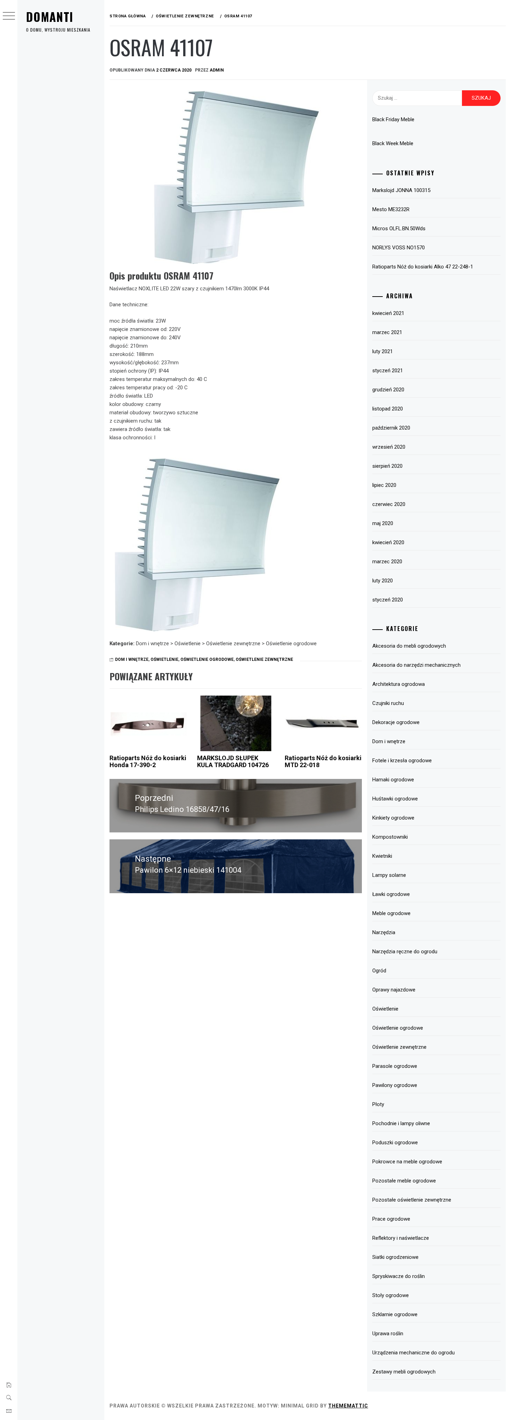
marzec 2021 (387, 332)
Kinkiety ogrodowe (393, 818)
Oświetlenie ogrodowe (207, 659)
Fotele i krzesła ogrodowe (402, 760)
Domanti (50, 16)
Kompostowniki (390, 837)
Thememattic (348, 1406)
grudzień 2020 (388, 390)
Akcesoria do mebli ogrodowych (409, 646)
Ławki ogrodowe (391, 894)
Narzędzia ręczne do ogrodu (404, 951)
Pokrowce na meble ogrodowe (407, 1162)
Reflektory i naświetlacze (400, 1238)
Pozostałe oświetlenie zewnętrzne (411, 1200)
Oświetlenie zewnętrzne (264, 659)
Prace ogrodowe (391, 1219)
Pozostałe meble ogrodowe (404, 1181)
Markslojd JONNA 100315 (401, 190)
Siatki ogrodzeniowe (395, 1257)
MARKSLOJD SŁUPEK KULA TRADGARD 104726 (233, 761)
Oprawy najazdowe (393, 990)
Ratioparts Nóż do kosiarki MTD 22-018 (323, 761)
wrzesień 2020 (388, 447)
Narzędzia (383, 932)
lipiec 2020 (384, 485)
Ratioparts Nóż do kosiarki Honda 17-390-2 (148, 761)
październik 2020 (391, 428)
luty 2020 (382, 581)
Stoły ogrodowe (390, 1295)
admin (217, 70)
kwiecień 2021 (388, 313)
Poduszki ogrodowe (395, 1142)
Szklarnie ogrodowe (394, 1314)
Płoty (378, 1104)
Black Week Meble (392, 143)
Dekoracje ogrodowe (396, 722)
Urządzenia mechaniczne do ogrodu (413, 1353)
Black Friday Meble (393, 119)
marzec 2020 (387, 561)
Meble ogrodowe (391, 913)
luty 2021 (382, 351)
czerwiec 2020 (388, 504)
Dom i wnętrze (131, 659)
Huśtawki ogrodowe (395, 799)
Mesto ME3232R (390, 209)
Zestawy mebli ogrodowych (404, 1372)
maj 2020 (382, 523)
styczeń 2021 (387, 370)
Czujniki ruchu (388, 703)
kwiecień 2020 (388, 542)
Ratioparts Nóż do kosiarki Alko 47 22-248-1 (422, 267)
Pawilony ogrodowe (394, 1085)
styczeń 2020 (387, 600)
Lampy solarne (389, 875)
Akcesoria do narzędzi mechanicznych (416, 665)
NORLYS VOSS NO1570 (398, 247)
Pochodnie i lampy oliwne (401, 1123)
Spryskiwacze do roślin (398, 1276)
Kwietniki (382, 856)
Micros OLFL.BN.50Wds (398, 228)
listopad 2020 (387, 409)
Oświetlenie (164, 659)
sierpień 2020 (387, 466)
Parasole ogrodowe (394, 1066)
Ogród (379, 971)
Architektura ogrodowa (398, 684)
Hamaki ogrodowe (393, 780)
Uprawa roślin (387, 1333)
